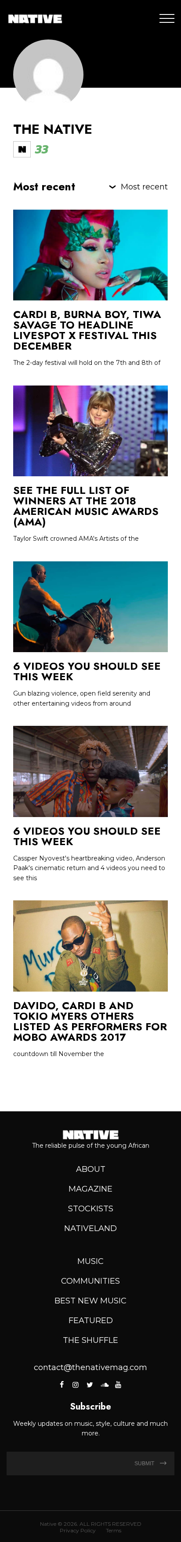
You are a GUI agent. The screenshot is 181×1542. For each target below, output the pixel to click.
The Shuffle (90, 1340)
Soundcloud (104, 1384)
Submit (145, 1463)
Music (90, 1261)
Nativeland (90, 1228)
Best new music (90, 1301)
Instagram (75, 1384)
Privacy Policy (78, 1530)
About (90, 1169)
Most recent (144, 187)
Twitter (89, 1384)
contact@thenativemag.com (90, 1367)
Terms (113, 1530)
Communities (90, 1281)
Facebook (62, 1384)
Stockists (90, 1209)
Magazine (90, 1189)
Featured (91, 1320)
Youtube (118, 1384)
